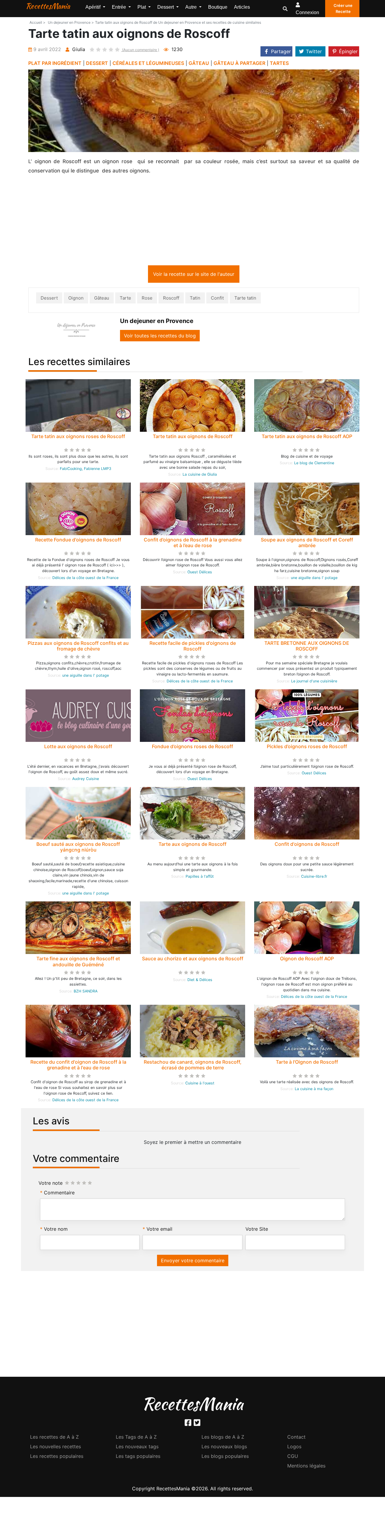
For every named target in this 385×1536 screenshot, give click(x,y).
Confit (217, 299)
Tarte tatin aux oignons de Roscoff (193, 437)
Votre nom (56, 1230)
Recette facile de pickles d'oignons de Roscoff (192, 647)
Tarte (125, 299)
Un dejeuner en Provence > (71, 22)
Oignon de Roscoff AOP (307, 960)
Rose (147, 299)
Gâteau (101, 299)
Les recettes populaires (56, 1457)
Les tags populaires (138, 1457)
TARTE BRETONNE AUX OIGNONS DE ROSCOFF (306, 647)
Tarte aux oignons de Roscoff (192, 845)
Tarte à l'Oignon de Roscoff (307, 1063)
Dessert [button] (166, 7)
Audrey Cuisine (85, 780)
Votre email (159, 1230)
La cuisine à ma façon (314, 1090)
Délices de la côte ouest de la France (85, 579)
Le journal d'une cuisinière (314, 682)
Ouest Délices (199, 573)
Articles (242, 7)
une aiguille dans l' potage (314, 579)
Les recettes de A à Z (54, 1438)
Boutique (217, 7)
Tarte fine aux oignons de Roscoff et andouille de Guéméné (78, 962)
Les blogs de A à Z (223, 1438)
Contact (296, 1438)
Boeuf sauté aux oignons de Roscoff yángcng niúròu (78, 848)
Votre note (50, 1184)
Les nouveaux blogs (224, 1448)
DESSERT (97, 63)
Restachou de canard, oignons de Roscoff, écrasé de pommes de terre (193, 1066)
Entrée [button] (119, 7)
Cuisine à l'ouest (199, 1084)
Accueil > (37, 22)
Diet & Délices (199, 981)
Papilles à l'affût (200, 877)
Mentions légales (306, 1467)
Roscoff (171, 299)
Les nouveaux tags (137, 1448)
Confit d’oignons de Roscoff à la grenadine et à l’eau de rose (193, 544)
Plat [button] (142, 7)
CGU (292, 1457)
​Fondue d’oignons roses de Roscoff (192, 748)
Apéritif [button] (93, 7)
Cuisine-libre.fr (314, 877)
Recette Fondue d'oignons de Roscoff (78, 541)
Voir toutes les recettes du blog (160, 337)
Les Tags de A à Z (136, 1438)
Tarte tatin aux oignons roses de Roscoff (78, 437)
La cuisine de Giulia (200, 475)
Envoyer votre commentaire (192, 1262)
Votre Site (256, 1230)
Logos (294, 1448)
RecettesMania (48, 6)
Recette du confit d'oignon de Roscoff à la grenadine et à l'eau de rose (78, 1066)
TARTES (279, 63)
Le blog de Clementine (314, 464)
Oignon (76, 299)
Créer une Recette (343, 8)
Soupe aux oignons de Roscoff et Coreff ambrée (307, 544)
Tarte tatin (245, 299)
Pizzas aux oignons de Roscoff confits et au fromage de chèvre (78, 647)
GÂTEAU (199, 63)
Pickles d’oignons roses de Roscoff (307, 748)
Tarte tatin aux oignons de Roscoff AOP (307, 437)
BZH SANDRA (85, 992)
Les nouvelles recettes (55, 1448)
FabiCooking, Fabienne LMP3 (85, 470)
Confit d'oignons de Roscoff (307, 845)
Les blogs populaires (225, 1457)
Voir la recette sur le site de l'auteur (193, 275)
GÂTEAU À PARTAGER (239, 63)
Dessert (49, 299)
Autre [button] (191, 7)
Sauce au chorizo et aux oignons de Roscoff (192, 960)
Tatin (195, 299)
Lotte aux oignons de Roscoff (78, 748)
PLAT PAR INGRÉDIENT (55, 63)
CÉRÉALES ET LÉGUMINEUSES (148, 63)
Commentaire (59, 1194)
